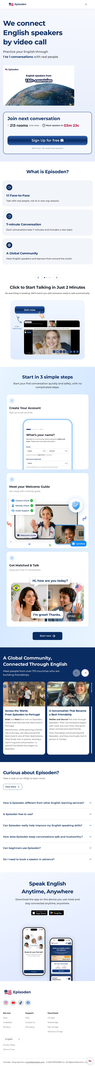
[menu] (85, 4)
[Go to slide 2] (46, 277)
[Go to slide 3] (48, 277)
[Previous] (38, 277)
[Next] (56, 277)
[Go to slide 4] (50, 277)
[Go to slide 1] (44, 277)
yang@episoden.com (35, 1062)
